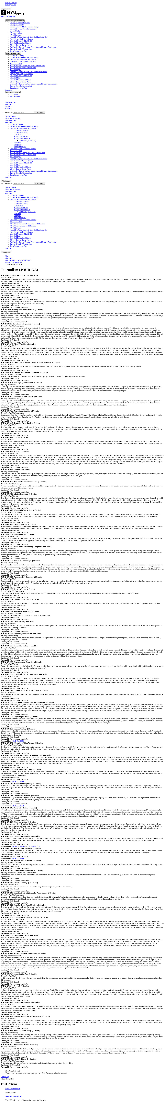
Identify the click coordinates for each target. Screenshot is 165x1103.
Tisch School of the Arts (18, 51)
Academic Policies (21, 132)
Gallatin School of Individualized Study (24, 27)
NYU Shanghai (15, 35)
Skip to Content (10, 3)
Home (7, 256)
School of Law (15, 78)
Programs (8, 90)
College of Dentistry (17, 25)
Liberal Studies (15, 31)
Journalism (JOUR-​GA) (27, 141)
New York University (13, 118)
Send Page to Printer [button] (12, 1089)
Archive (8, 177)
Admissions (18, 134)
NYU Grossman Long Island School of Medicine (27, 66)
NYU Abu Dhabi (16, 33)
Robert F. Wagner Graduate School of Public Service (28, 37)
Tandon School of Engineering (21, 49)
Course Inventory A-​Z (22, 139)
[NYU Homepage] (12, 15)
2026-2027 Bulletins (8, 17)
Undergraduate (15, 20)
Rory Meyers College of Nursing (21, 39)
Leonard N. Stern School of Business (23, 29)
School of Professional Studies (20, 43)
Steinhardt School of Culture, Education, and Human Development (33, 47)
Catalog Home (10, 5)
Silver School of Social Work (20, 45)
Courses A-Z (14, 94)
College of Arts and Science (20, 23)
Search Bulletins (6, 112)
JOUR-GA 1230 (34, 846)
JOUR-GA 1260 (18, 806)
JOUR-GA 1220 (18, 741)
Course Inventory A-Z (13, 262)
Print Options (6, 181)
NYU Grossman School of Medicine (23, 68)
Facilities (17, 143)
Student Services (20, 147)
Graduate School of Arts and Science (23, 60)
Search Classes (15, 96)
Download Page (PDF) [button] (13, 1096)
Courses (13, 92)
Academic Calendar (21, 130)
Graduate (13, 53)
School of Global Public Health (21, 41)
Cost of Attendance (21, 136)
